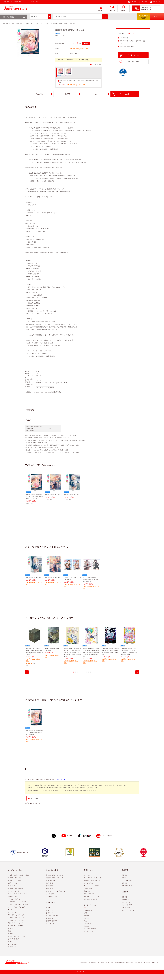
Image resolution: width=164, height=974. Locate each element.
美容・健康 (11, 886)
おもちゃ (10, 928)
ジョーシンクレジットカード (92, 878)
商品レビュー (88, 891)
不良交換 (86, 918)
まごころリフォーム (128, 910)
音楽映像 (143, 9)
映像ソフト (29, 23)
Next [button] (137, 672)
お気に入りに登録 (133, 61)
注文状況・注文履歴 (52, 915)
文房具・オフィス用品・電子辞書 (18, 904)
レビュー (96, 94)
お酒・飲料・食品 (13, 939)
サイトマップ (155, 962)
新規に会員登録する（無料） (54, 875)
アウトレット (12, 947)
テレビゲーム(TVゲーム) (15, 925)
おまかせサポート (89, 931)
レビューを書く (96, 64)
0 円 (150, 7)
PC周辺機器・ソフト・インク (17, 901)
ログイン (48, 907)
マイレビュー (50, 923)
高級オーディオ (12, 896)
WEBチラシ (125, 899)
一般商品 (143, 7)
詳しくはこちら (61, 779)
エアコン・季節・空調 (14, 878)
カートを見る (136, 9)
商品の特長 (39, 94)
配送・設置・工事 (89, 893)
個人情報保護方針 (94, 962)
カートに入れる (133, 55)
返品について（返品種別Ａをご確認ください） (132, 42)
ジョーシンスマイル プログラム (55, 891)
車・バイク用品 (12, 912)
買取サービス (156, 2)
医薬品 (10, 941)
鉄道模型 (10, 933)
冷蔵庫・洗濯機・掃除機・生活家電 (18, 875)
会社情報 (124, 875)
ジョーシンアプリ (127, 905)
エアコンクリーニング (90, 899)
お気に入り (112, 10)
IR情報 (124, 878)
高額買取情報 (126, 907)
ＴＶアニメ (46, 23)
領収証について (50, 918)
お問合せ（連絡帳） (52, 921)
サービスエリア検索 (90, 929)
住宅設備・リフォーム (14, 880)
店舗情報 (144, 2)
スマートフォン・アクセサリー (17, 907)
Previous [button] (27, 672)
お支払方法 (49, 886)
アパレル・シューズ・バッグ (16, 920)
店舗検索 (124, 897)
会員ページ (101, 10)
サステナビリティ (127, 880)
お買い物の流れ (50, 880)
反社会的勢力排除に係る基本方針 (124, 962)
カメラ (10, 909)
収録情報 (67, 94)
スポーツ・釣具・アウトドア (16, 917)
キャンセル (87, 923)
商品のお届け (50, 888)
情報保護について (127, 886)
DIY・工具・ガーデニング (16, 915)
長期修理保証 (88, 910)
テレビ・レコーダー (14, 891)
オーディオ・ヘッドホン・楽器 (17, 893)
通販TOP (5, 23)
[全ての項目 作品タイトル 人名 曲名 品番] (40, 16)
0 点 (147, 7)
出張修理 (86, 915)
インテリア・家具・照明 (15, 888)
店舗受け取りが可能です (127, 46)
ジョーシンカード (89, 875)
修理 (85, 913)
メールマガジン (106, 836)
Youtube (69, 836)
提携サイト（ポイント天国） (92, 880)
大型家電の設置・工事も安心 (54, 878)
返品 (85, 921)
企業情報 (133, 2)
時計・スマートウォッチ (15, 923)
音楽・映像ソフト (13, 944)
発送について (124, 38)
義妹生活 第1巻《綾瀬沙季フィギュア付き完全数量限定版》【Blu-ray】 (79, 81)
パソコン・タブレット (14, 899)
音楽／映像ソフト (17, 23)
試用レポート (88, 888)
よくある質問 (50, 893)
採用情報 (124, 883)
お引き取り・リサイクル (91, 896)
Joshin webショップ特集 (91, 886)
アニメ (38, 23)
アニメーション (60, 36)
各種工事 (86, 926)
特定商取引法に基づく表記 (142, 962)
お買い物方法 (123, 10)
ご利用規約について (52, 896)
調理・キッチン (12, 883)
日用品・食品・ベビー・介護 (16, 936)
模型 (9, 931)
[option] (34, 490)
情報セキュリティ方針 (107, 962)
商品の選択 (49, 883)
